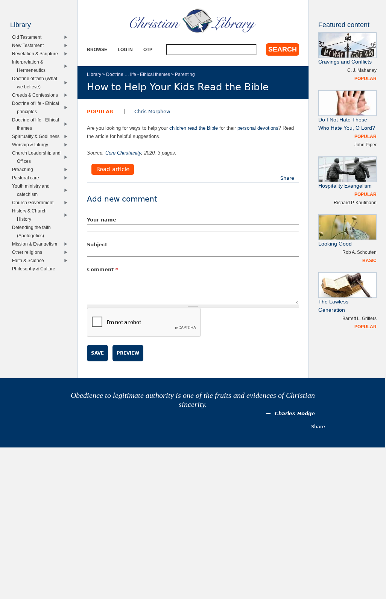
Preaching (24, 169)
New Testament (29, 45)
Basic (369, 260)
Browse (97, 49)
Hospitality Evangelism (345, 186)
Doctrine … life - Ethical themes (138, 74)
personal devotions (257, 128)
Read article (112, 169)
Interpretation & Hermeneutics (30, 66)
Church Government (34, 202)
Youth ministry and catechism (32, 190)
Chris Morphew (152, 111)
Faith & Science (29, 260)
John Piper (365, 144)
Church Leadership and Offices (38, 157)
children (177, 128)
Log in (125, 49)
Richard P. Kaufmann (355, 202)
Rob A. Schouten (359, 252)
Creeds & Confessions (36, 95)
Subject (97, 244)
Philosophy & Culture (35, 268)
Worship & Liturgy (32, 144)
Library (94, 74)
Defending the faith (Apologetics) (33, 231)
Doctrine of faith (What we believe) (36, 82)
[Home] (193, 20)
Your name (101, 220)
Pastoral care (27, 177)
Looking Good (335, 244)
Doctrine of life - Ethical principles (37, 107)
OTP (147, 49)
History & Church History (31, 214)
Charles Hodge (295, 413)
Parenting (185, 74)
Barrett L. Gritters (359, 318)
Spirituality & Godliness (37, 136)
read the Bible (203, 128)
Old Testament (28, 37)
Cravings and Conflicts (345, 62)
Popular (100, 111)
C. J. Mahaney (362, 70)
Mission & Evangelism (36, 243)
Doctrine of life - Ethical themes (37, 123)
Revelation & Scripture (36, 53)
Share (287, 178)
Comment (102, 269)
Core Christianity (123, 153)
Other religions (29, 252)
